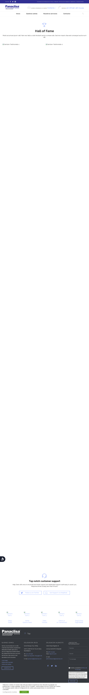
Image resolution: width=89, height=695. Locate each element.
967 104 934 (51, 652)
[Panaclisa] (12, 7)
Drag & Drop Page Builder (79, 621)
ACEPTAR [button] (24, 692)
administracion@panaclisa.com (54, 658)
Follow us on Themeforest (62, 621)
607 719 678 (30, 655)
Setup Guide (10, 621)
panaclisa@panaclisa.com (35, 658)
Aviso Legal (5, 660)
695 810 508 (53, 653)
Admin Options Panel (27, 621)
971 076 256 (29, 653)
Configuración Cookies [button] (10, 692)
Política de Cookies (6, 664)
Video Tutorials (44, 621)
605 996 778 (38, 655)
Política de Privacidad (7, 662)
